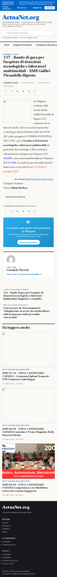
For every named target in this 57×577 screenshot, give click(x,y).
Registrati (37, 8)
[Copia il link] (34, 91)
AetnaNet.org (20, 18)
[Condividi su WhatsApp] (17, 91)
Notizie (5, 523)
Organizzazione (8, 545)
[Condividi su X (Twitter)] (11, 91)
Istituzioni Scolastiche (15, 197)
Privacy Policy (8, 564)
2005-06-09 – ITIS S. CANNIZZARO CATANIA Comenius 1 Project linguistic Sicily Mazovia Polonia (28, 432)
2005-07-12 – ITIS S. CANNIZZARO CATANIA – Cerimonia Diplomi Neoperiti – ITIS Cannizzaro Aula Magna (26, 376)
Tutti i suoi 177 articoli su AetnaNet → (24, 274)
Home (6, 45)
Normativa (6, 526)
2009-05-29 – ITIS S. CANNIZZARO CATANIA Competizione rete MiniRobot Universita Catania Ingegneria (25, 488)
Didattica (6, 529)
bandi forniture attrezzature (39, 179)
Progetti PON (10, 54)
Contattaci (6, 554)
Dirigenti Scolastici (22, 45)
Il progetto (6, 542)
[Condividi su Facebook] (5, 91)
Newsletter (22, 8)
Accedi (49, 8)
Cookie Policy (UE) (10, 561)
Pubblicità (6, 557)
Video (4, 532)
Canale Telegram (6, 8)
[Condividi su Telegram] (23, 91)
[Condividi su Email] (29, 91)
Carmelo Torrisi (10, 83)
